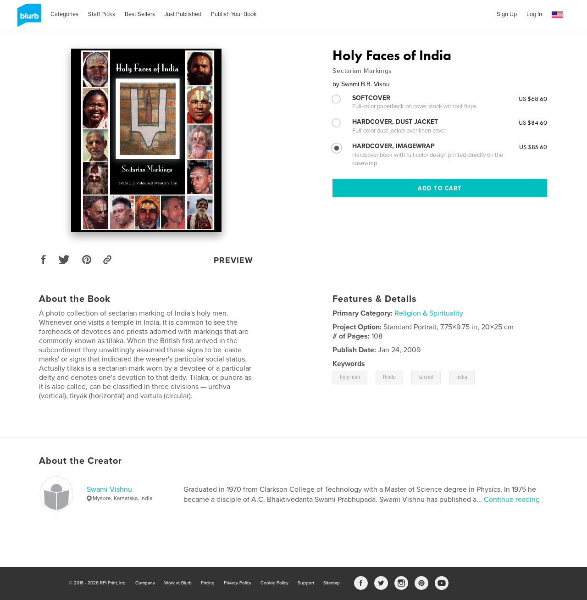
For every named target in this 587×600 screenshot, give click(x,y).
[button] (557, 15)
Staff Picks (101, 14)
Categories (64, 14)
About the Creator (80, 461)
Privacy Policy (237, 583)
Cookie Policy (274, 583)
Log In (534, 14)
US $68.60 (533, 98)
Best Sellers (140, 14)
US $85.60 (533, 147)
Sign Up (507, 14)
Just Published (182, 14)
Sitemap (331, 583)
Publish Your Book (234, 14)
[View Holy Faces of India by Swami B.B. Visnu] (146, 140)
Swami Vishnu (109, 489)
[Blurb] (28, 19)
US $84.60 (533, 122)
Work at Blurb (178, 583)
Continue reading (512, 499)
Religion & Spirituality (428, 313)
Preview (233, 260)
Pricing (208, 583)
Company (145, 583)
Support (306, 583)
